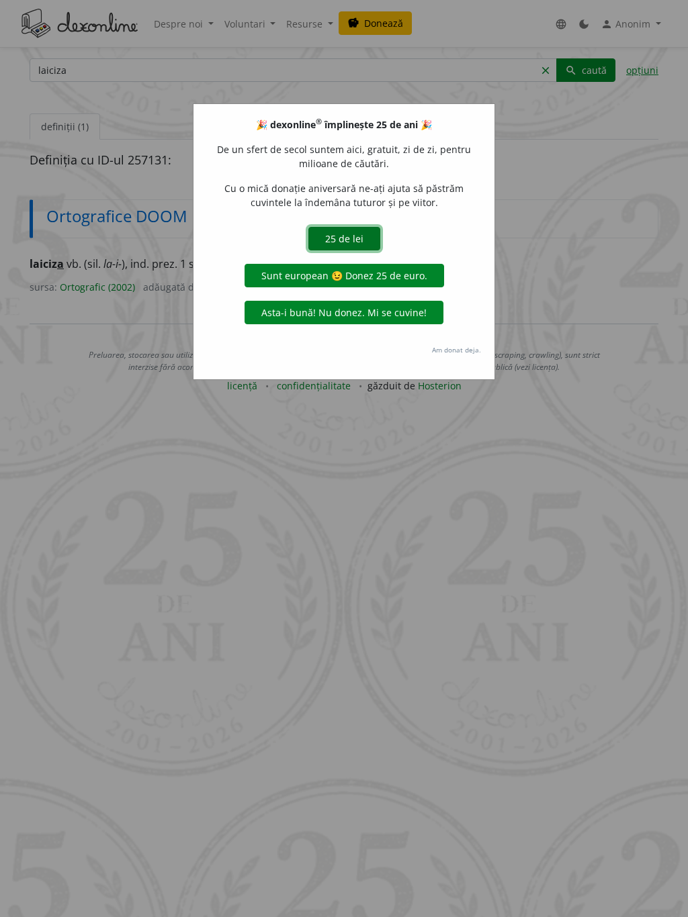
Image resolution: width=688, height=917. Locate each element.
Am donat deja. (456, 349)
